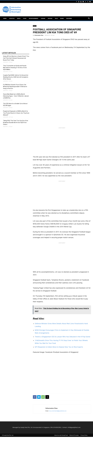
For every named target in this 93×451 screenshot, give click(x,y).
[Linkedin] (81, 1)
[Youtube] (90, 1)
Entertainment (33, 18)
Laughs (43, 18)
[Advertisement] (62, 142)
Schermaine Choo (39, 35)
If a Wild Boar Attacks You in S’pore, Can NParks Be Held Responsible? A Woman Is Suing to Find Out (15, 86)
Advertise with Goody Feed (61, 435)
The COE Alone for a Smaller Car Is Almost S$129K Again (15, 104)
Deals (19, 18)
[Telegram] (83, 1)
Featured (69, 18)
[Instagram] (79, 1)
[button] (89, 18)
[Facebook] (76, 1)
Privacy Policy (84, 435)
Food (24, 18)
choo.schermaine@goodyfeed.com (57, 411)
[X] (88, 1)
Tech (56, 18)
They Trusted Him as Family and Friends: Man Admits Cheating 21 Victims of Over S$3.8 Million (15, 67)
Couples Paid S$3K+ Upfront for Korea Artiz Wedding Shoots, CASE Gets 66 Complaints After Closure (15, 77)
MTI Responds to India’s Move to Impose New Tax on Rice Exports (59, 347)
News (5, 18)
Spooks (50, 18)
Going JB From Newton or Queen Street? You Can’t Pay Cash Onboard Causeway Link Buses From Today (16, 58)
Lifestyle (12, 18)
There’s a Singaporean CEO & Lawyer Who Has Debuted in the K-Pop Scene (62, 337)
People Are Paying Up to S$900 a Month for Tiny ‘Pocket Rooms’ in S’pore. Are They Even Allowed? (16, 113)
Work (62, 18)
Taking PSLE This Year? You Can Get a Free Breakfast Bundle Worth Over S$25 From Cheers (15, 122)
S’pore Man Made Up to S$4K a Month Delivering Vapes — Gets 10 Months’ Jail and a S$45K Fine (16, 96)
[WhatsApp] (43, 397)
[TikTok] (85, 1)
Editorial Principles (74, 435)
